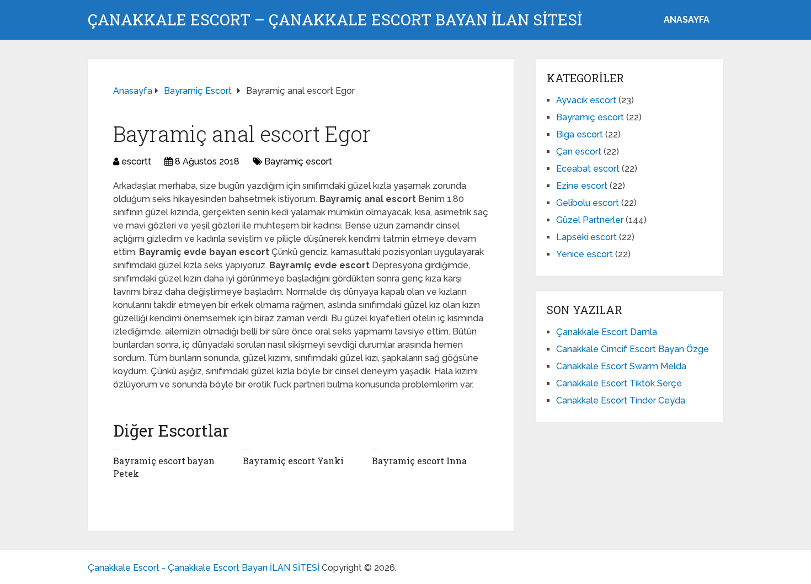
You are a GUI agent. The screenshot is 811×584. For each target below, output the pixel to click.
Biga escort (579, 134)
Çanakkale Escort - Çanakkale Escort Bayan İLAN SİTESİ (203, 567)
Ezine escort (581, 185)
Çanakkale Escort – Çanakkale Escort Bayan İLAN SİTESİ (335, 20)
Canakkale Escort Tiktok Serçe (619, 383)
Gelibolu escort (587, 203)
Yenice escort (584, 254)
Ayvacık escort (586, 100)
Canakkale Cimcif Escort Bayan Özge (632, 349)
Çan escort (578, 151)
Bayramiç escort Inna (419, 460)
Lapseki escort (586, 237)
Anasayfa (686, 19)
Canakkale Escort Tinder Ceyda (620, 400)
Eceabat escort (588, 168)
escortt (136, 161)
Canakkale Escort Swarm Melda (621, 366)
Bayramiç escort (298, 161)
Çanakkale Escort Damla (606, 332)
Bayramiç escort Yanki (293, 460)
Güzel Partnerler (589, 220)
